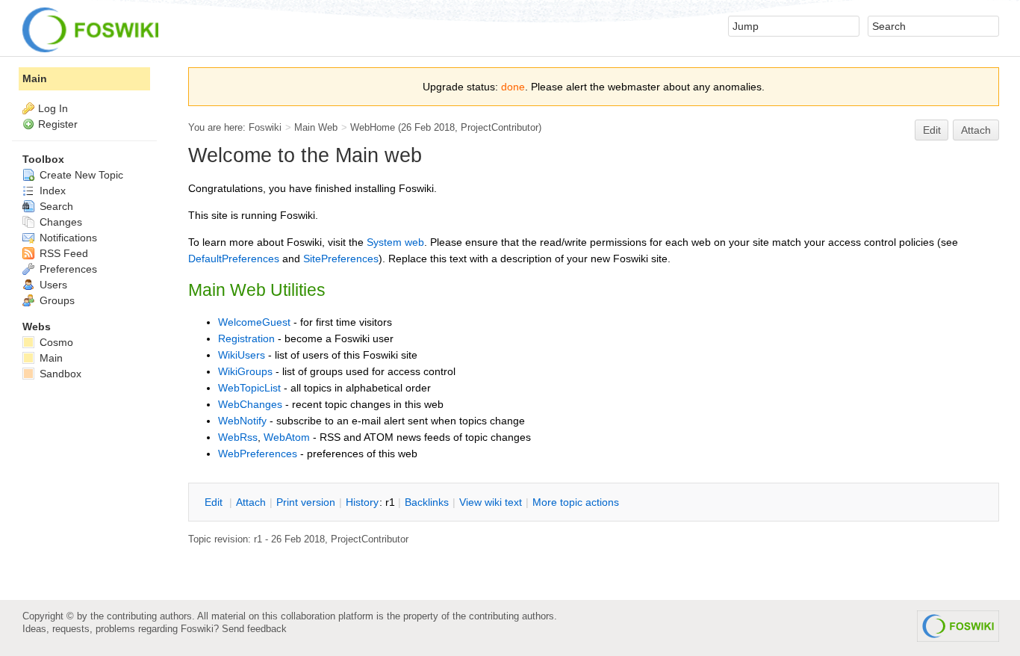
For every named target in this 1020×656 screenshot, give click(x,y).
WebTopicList (249, 388)
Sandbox (59, 374)
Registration (246, 338)
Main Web (316, 127)
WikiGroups (245, 371)
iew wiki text (490, 502)
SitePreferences (341, 258)
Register (58, 124)
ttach (251, 502)
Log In (53, 108)
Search (55, 206)
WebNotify (242, 421)
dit (215, 502)
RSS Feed (62, 253)
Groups (56, 300)
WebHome (372, 127)
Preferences (67, 269)
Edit (932, 130)
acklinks (427, 502)
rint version (305, 502)
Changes (59, 222)
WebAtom (287, 437)
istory (362, 502)
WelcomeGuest (254, 322)
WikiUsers (241, 355)
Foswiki (265, 127)
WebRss (238, 437)
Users (52, 285)
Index (51, 191)
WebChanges (250, 404)
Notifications (67, 238)
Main (34, 78)
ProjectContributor (499, 127)
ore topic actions (575, 502)
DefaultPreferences (233, 258)
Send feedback (254, 628)
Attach (976, 130)
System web (395, 242)
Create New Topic (80, 175)
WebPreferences (257, 453)
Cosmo (55, 342)
